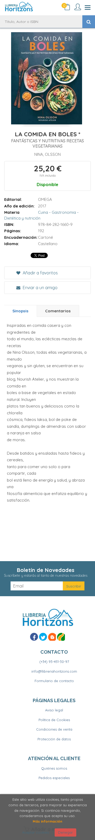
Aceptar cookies (35, 832)
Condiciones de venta (54, 729)
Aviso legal (54, 710)
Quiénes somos (54, 768)
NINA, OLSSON (47, 154)
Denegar (65, 832)
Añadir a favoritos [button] (40, 272)
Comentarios (58, 310)
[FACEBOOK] (34, 637)
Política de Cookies (54, 720)
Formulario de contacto (54, 681)
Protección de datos (54, 739)
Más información (47, 821)
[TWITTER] (43, 637)
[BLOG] (52, 637)
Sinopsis (20, 310)
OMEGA (45, 199)
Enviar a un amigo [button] (40, 287)
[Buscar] (88, 21)
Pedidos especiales (54, 778)
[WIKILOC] (61, 637)
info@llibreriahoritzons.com (54, 671)
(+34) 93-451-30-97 (54, 661)
